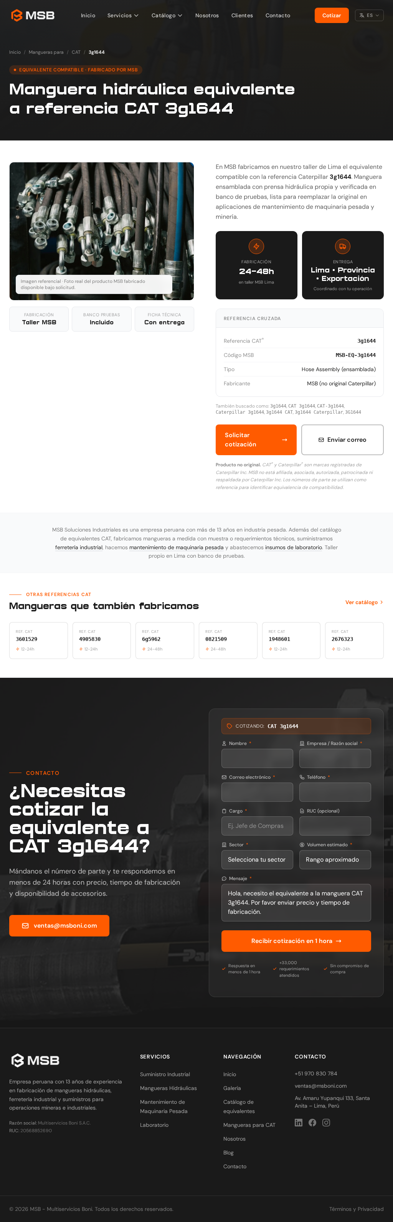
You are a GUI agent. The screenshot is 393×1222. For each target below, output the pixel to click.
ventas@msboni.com (65, 925)
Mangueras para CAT (249, 1124)
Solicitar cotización (240, 439)
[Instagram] (326, 1122)
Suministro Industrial (165, 1074)
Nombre (240, 743)
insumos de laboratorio (293, 547)
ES (370, 15)
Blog (228, 1152)
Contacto (278, 15)
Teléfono (318, 777)
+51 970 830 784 (316, 1073)
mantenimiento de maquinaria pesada (176, 547)
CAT (76, 52)
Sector (238, 845)
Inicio (88, 15)
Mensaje (240, 878)
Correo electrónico (252, 777)
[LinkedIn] (298, 1122)
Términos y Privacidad (356, 1208)
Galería (232, 1088)
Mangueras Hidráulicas (168, 1088)
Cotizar (331, 15)
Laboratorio (154, 1124)
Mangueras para (46, 52)
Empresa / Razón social (334, 743)
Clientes (242, 15)
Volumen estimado (329, 845)
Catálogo (163, 15)
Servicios (119, 15)
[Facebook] (312, 1122)
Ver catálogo (361, 602)
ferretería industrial (78, 547)
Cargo (238, 811)
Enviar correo (347, 440)
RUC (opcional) (323, 811)
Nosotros (207, 15)
